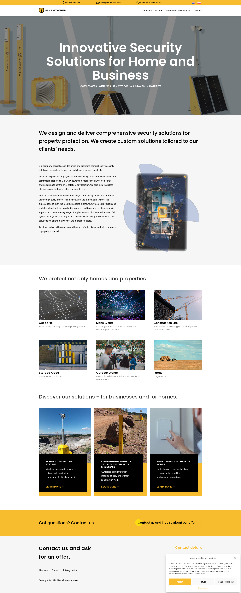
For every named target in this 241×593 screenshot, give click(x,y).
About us (43, 570)
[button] (235, 558)
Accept (180, 581)
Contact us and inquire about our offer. (167, 523)
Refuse (203, 581)
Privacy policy (203, 588)
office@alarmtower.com (109, 2)
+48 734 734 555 (72, 2)
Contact (55, 570)
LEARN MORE (53, 487)
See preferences (226, 581)
